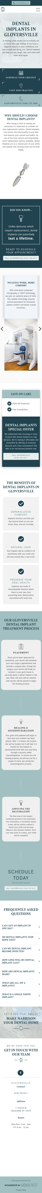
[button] (38, 10)
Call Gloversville (21, 258)
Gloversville (21, 3)
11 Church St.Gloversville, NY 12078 (21, 1109)
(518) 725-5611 (21, 1093)
